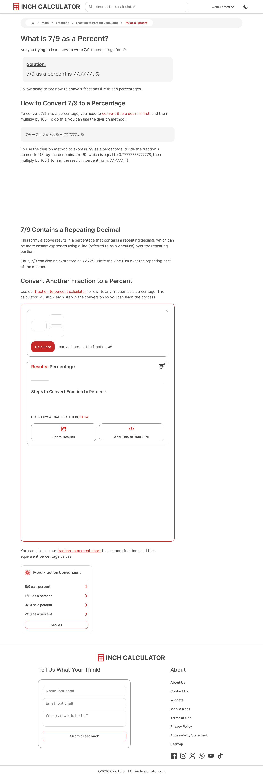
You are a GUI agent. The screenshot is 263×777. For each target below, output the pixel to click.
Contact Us (179, 691)
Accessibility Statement (189, 735)
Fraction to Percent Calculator (97, 22)
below (83, 417)
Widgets (176, 700)
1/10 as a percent (38, 596)
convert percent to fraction (83, 347)
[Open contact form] (162, 366)
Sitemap (176, 744)
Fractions (62, 22)
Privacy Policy (181, 726)
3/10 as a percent (38, 605)
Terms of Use (180, 718)
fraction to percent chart (79, 550)
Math (45, 22)
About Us (177, 682)
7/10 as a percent (38, 614)
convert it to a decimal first (125, 113)
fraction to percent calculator (60, 291)
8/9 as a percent (37, 586)
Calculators (221, 7)
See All (56, 625)
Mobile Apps (180, 709)
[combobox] (142, 7)
